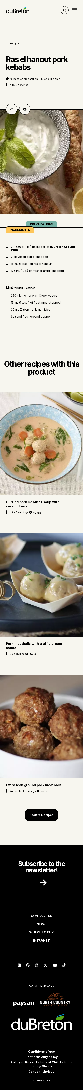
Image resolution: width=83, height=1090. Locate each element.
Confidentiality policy (41, 1057)
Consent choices (41, 1071)
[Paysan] (23, 1004)
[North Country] (55, 999)
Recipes (14, 43)
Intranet (41, 940)
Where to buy (41, 932)
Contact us (41, 916)
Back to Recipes (41, 815)
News (42, 924)
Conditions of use (41, 1051)
